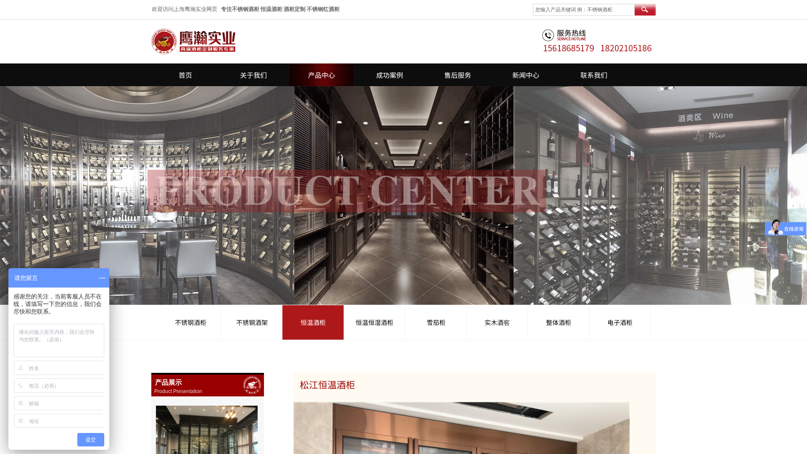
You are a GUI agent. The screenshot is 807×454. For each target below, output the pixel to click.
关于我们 (253, 75)
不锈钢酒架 (252, 322)
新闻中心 (525, 75)
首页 (185, 75)
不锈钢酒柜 (190, 322)
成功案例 (389, 75)
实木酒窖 (497, 322)
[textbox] (584, 10)
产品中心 (321, 75)
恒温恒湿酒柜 (374, 322)
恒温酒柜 (313, 322)
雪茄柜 (436, 322)
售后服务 (457, 75)
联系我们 (593, 75)
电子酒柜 (620, 322)
